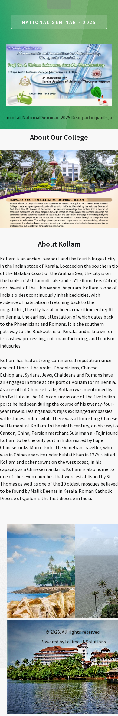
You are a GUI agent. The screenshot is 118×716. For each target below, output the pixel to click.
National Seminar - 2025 (59, 22)
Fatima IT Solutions (85, 642)
